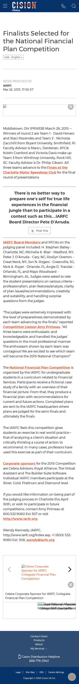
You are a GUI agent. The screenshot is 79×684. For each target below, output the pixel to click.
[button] (63, 6)
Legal (18, 672)
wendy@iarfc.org (40, 540)
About (39, 644)
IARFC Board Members (22, 242)
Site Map (30, 672)
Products (39, 640)
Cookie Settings (56, 672)
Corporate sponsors (19, 463)
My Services (38, 648)
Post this (42, 231)
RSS (41, 672)
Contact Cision (39, 636)
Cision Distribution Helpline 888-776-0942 (40, 659)
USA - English (12, 57)
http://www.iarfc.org (20, 519)
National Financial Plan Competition (40, 368)
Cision (45, 678)
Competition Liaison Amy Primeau (31, 327)
